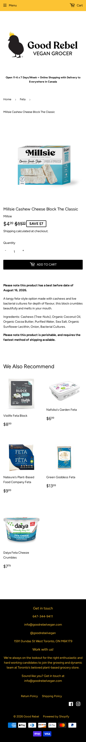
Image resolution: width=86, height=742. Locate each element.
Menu (13, 5)
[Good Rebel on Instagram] (78, 705)
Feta (23, 99)
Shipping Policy (52, 696)
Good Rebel (31, 716)
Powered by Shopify (56, 716)
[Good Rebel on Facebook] (71, 705)
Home (7, 99)
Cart (79, 5)
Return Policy (29, 696)
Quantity (9, 243)
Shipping (9, 231)
